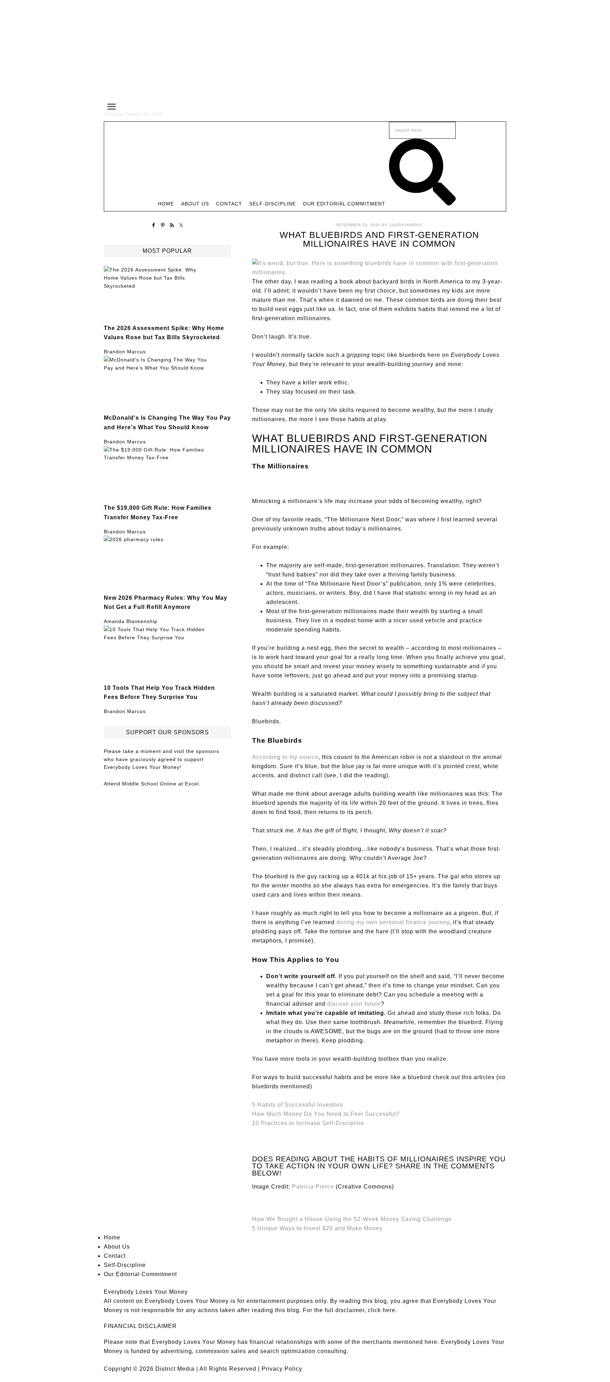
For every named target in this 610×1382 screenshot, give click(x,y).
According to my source (285, 757)
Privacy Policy (282, 1369)
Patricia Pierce (313, 1187)
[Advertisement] (305, 49)
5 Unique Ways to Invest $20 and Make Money (317, 1228)
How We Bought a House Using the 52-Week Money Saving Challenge (352, 1219)
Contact (115, 1256)
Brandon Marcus (125, 351)
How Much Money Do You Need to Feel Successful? (326, 1114)
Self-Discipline (125, 1265)
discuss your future (354, 1004)
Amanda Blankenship (130, 621)
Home (112, 1237)
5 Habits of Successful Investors (297, 1105)
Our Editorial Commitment (140, 1274)
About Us (117, 1247)
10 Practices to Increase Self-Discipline (308, 1123)
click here (381, 1310)
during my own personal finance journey (392, 922)
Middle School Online (149, 783)
